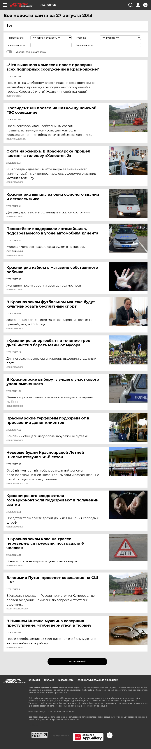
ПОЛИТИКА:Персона (17, 609)
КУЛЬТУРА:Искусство (17, 484)
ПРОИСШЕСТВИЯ (14, 217)
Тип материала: (15, 37)
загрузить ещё (77, 661)
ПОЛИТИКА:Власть (16, 139)
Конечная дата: (84, 45)
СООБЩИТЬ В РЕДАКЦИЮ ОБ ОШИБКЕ (98, 680)
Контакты (34, 680)
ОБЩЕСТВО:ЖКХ (14, 182)
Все (9, 25)
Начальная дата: (15, 45)
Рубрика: (81, 37)
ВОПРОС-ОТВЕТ (14, 96)
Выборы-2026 (65, 680)
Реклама (49, 680)
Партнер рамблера (60, 735)
